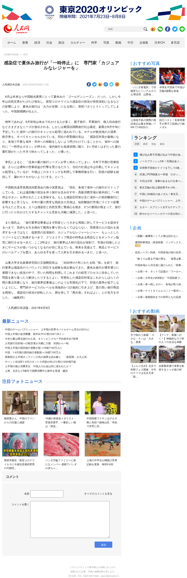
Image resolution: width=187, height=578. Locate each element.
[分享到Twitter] (94, 84)
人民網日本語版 (11, 54)
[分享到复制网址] (106, 84)
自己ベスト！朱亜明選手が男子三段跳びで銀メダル (172, 123)
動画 (118, 42)
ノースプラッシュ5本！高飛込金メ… (161, 161)
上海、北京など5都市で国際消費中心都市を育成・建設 (36, 370)
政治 (61, 42)
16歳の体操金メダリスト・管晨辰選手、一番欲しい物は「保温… (60, 422)
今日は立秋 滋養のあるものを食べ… (161, 181)
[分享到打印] (111, 84)
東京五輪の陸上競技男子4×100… (159, 187)
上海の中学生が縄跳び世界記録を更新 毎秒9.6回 (102, 462)
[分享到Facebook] (89, 84)
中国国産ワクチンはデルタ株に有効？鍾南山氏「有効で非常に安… (102, 422)
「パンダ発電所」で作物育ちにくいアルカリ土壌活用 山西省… (143, 90)
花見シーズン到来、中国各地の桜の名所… (159, 252)
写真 (106, 42)
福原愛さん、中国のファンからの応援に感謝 (19, 420)
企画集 (144, 42)
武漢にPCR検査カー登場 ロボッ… (160, 174)
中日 (130, 42)
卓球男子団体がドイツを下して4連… (161, 167)
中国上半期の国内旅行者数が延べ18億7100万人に (33, 347)
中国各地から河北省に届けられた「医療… (159, 265)
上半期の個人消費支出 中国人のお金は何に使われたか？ (38, 366)
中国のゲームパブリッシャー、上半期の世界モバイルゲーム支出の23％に (47, 329)
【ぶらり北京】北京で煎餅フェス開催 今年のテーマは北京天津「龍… (143, 371)
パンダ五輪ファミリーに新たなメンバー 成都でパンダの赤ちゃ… (61, 464)
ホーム (11, 42)
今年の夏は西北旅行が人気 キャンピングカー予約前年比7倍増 (41, 338)
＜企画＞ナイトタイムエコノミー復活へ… (159, 290)
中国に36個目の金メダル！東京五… (160, 194)
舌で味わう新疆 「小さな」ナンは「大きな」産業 (142, 338)
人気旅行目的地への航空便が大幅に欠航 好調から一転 (37, 343)
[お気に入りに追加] (117, 84)
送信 (103, 544)
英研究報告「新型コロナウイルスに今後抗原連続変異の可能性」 (19, 464)
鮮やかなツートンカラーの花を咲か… (161, 213)
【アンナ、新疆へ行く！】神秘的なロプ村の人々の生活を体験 (171, 338)
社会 (49, 42)
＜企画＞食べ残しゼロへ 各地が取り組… (159, 284)
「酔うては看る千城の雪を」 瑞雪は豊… (159, 258)
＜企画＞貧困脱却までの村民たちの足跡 (158, 297)
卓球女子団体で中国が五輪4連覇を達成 (172, 89)
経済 (37, 42)
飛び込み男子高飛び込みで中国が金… (161, 154)
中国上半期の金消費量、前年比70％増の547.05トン (34, 334)
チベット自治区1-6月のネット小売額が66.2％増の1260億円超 (40, 361)
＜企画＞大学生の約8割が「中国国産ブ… (158, 278)
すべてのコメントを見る (98, 493)
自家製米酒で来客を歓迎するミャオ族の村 (171, 367)
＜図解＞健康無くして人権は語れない (156, 236)
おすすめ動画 (146, 311)
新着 (25, 42)
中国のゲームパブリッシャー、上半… (161, 200)
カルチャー (77, 42)
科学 (94, 42)
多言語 (175, 42)
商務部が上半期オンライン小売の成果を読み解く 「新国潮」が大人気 (46, 357)
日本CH (159, 42)
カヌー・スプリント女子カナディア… (161, 207)
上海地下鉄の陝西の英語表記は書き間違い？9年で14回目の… (143, 123)
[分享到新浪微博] (100, 84)
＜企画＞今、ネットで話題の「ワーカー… (159, 271)
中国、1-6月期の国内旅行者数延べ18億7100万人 (33, 352)
